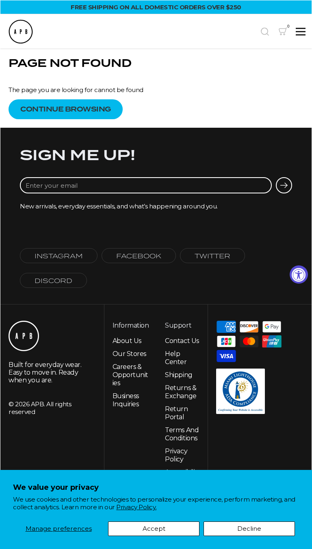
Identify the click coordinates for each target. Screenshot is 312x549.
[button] (265, 32)
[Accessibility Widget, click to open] (299, 275)
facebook (138, 255)
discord (53, 280)
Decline (249, 528)
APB (37, 404)
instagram (59, 255)
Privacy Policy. (136, 507)
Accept (154, 528)
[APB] (130, 31)
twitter (212, 255)
